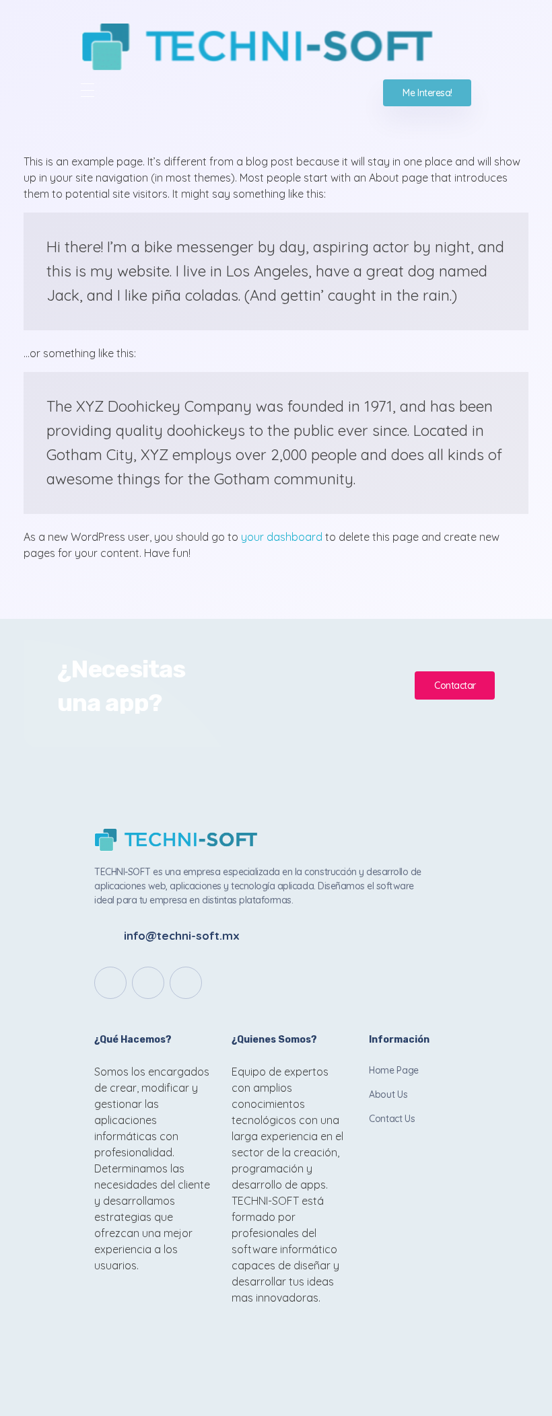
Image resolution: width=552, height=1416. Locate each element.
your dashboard (281, 537)
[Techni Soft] (276, 47)
